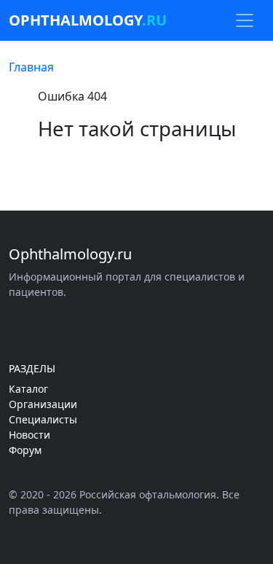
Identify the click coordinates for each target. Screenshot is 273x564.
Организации (43, 404)
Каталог (28, 389)
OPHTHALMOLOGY (88, 20)
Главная (31, 67)
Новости (29, 435)
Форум (25, 450)
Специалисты (43, 419)
